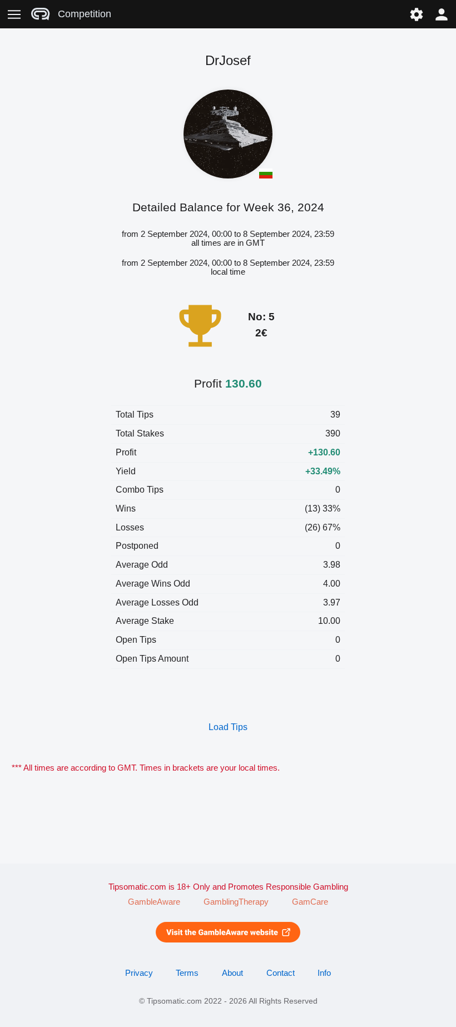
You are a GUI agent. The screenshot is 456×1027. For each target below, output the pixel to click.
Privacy (139, 973)
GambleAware (154, 901)
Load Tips (228, 727)
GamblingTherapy (236, 901)
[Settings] (416, 14)
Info (324, 973)
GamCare (310, 901)
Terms (187, 973)
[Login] (442, 14)
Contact (280, 973)
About (232, 973)
